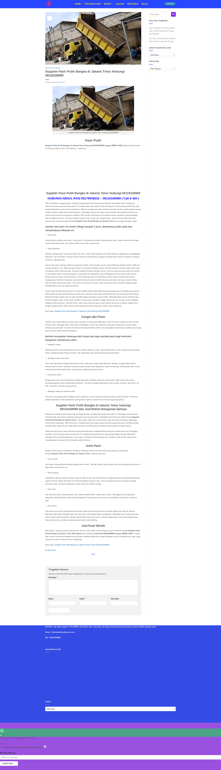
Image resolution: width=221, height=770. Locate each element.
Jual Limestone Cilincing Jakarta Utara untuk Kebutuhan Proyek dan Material (162, 31)
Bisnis (107, 4)
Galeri (120, 4)
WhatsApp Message (7, 753)
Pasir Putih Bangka (52, 68)
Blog (145, 4)
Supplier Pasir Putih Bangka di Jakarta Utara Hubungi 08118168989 (81, 545)
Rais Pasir (52, 550)
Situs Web (115, 599)
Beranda (132, 4)
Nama (51, 599)
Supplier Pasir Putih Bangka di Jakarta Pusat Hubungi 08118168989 (81, 311)
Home (78, 4)
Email (82, 599)
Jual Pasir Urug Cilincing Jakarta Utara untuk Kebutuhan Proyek (162, 39)
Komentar (52, 577)
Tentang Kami (92, 4)
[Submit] (173, 14)
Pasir (55, 145)
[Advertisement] (93, 170)
